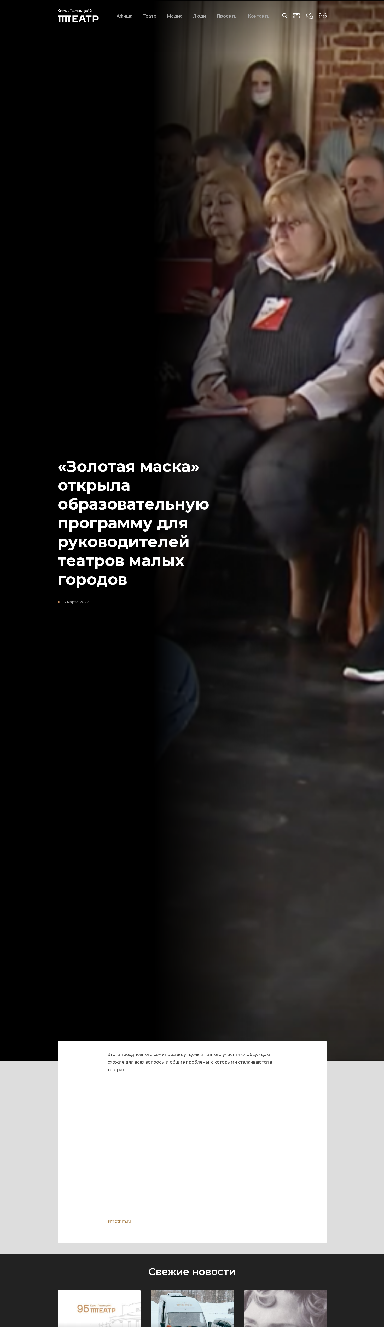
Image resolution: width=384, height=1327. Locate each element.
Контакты (259, 16)
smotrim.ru (119, 1221)
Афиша (124, 16)
